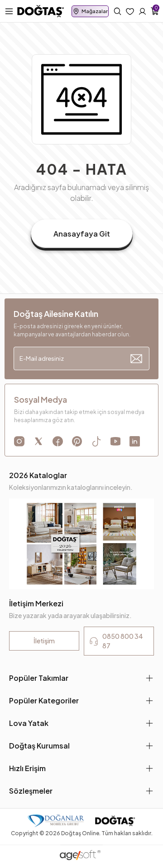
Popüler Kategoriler (44, 700)
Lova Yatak (28, 723)
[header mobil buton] (40, 10)
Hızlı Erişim (27, 768)
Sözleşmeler (31, 790)
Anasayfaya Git (81, 233)
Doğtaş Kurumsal (39, 745)
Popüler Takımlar (38, 678)
